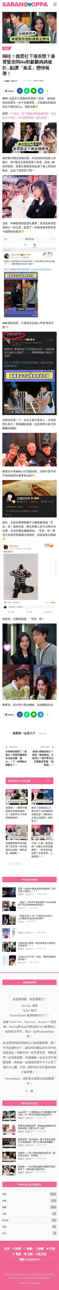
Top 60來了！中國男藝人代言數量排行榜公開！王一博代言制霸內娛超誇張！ (37, 1113)
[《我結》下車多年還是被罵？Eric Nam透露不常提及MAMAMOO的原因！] (9, 906)
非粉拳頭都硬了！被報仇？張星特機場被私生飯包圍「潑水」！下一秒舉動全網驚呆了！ (16, 758)
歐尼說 (5, 1220)
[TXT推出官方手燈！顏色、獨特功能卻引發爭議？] (9, 960)
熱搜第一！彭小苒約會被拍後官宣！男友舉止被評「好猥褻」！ (36, 1154)
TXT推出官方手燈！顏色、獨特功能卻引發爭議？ (37, 958)
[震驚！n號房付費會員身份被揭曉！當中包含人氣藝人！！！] (9, 892)
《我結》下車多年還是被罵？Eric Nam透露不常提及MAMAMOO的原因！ (37, 903)
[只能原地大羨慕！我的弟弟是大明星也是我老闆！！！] (9, 947)
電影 (4, 1226)
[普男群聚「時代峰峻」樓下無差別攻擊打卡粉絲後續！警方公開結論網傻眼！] (9, 1143)
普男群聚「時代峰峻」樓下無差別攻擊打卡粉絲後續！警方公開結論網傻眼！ (36, 1140)
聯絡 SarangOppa (29, 1259)
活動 (30, 1254)
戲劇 (35, 826)
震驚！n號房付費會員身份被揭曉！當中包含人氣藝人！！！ (37, 889)
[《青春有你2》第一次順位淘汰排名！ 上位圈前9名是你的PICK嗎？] (9, 920)
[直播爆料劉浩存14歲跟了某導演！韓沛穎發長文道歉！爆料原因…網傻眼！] (17, 832)
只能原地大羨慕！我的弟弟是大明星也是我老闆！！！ (36, 944)
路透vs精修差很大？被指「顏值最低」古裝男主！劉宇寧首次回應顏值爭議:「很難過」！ (42, 758)
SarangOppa (34, 1283)
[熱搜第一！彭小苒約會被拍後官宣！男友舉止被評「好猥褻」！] (9, 1157)
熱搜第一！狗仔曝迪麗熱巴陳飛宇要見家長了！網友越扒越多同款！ (36, 1167)
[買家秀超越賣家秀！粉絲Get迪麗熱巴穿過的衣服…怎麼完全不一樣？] (9, 1129)
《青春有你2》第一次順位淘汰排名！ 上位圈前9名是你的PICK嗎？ (36, 917)
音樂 (4, 1213)
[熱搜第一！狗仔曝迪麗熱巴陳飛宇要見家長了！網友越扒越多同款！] (9, 1170)
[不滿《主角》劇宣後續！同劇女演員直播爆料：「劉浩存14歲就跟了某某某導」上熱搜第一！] (42, 832)
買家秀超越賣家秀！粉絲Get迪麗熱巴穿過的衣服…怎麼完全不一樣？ (37, 1127)
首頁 (7, 1248)
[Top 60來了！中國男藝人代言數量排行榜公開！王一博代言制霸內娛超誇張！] (9, 1116)
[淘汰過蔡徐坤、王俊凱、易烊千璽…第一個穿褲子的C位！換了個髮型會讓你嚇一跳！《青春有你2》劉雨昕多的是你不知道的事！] (9, 933)
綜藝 (4, 1200)
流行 (4, 1233)
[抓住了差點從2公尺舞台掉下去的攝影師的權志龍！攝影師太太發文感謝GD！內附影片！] (42, 797)
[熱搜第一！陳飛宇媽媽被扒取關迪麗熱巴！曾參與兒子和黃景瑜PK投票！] (17, 797)
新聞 (6, 48)
